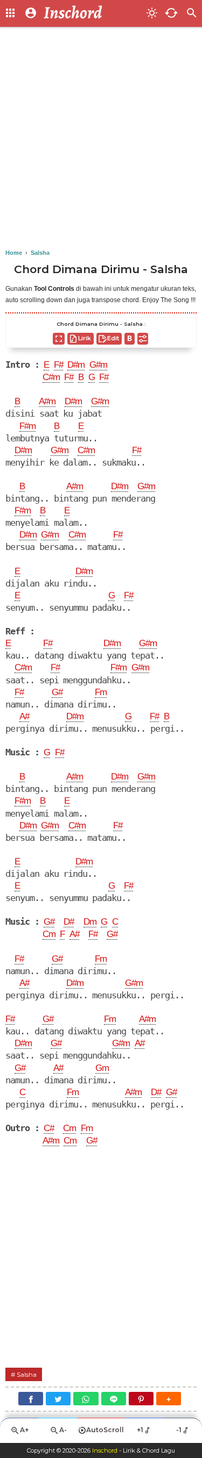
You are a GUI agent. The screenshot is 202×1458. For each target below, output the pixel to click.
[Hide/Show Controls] (142, 339)
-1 (179, 1430)
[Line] (113, 1398)
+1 (140, 1430)
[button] (168, 1398)
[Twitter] (58, 1398)
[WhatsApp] (85, 1398)
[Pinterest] (141, 1398)
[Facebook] (30, 1398)
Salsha (27, 1374)
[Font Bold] (129, 339)
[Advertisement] (101, 138)
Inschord (104, 1450)
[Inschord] (92, 13)
